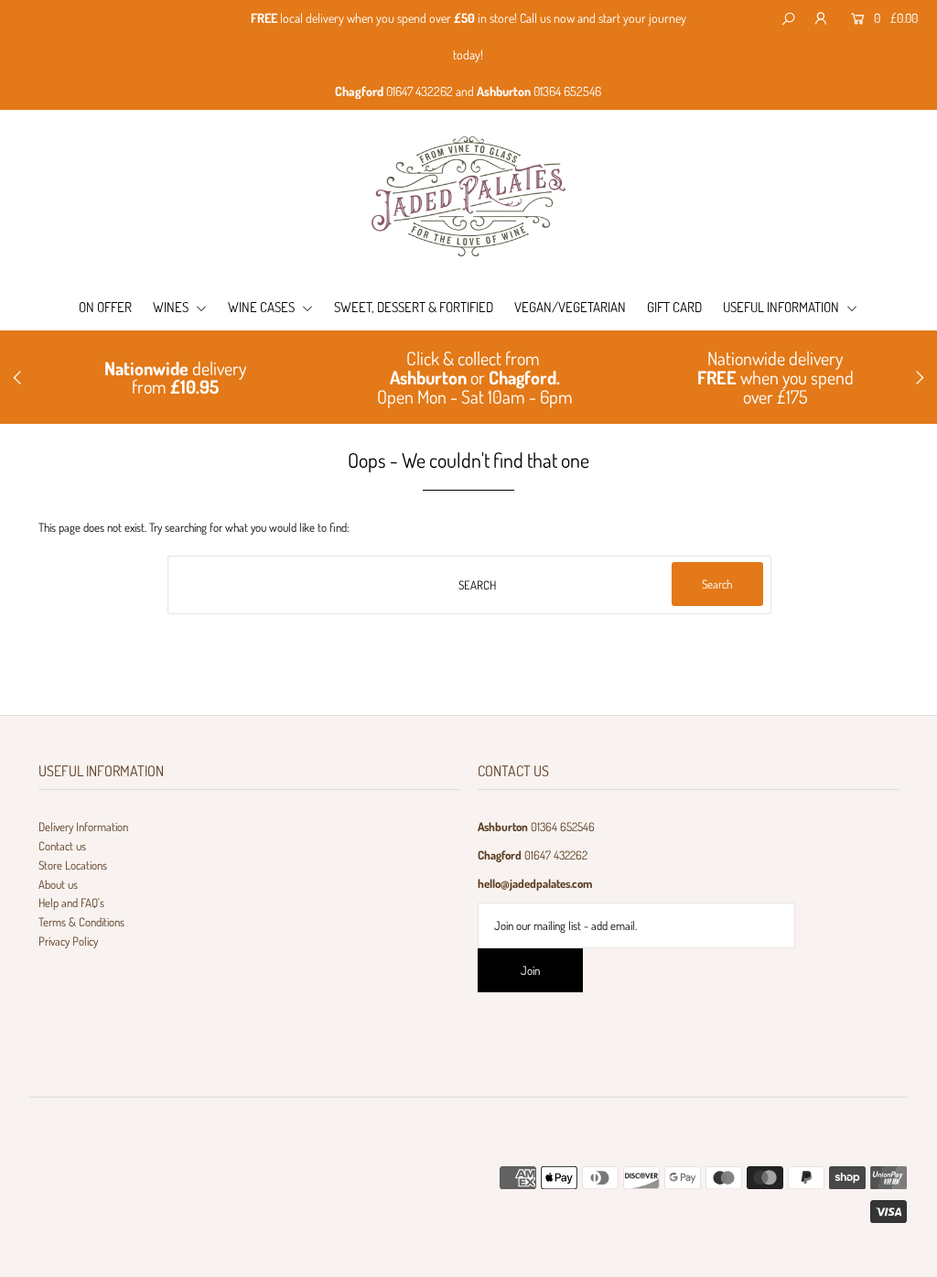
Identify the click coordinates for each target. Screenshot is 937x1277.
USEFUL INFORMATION (782, 307)
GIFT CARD (674, 307)
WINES (172, 307)
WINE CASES (262, 307)
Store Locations (72, 865)
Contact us (62, 846)
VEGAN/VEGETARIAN (570, 307)
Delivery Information (83, 826)
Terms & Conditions (81, 921)
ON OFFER (105, 307)
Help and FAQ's (71, 902)
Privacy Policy (68, 941)
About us (58, 884)
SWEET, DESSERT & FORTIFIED (413, 307)
